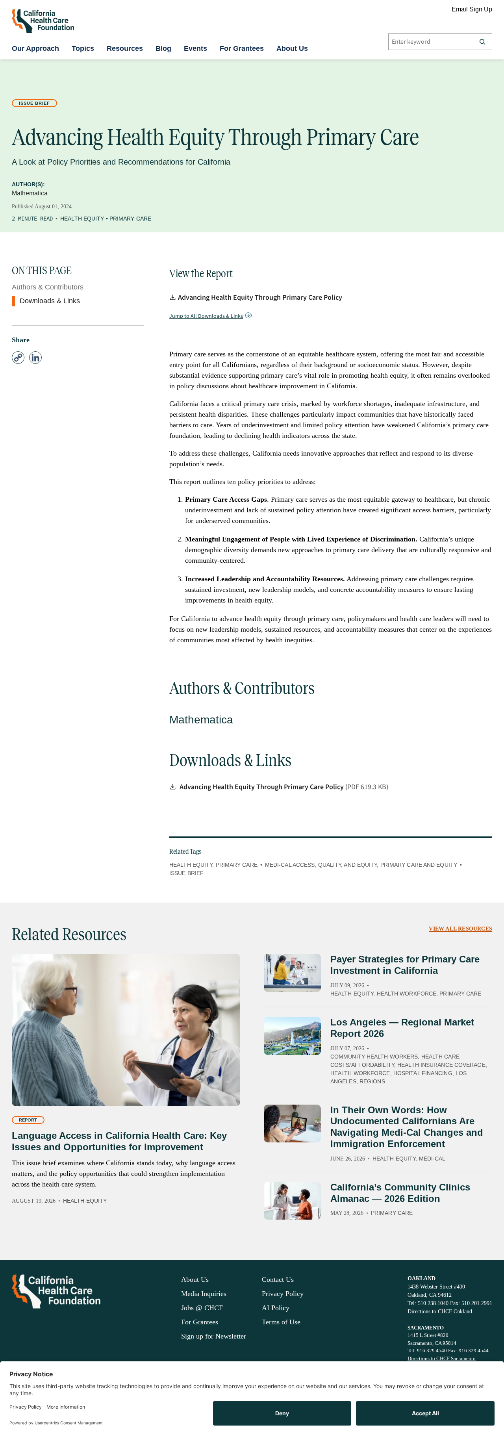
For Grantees (242, 48)
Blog (163, 48)
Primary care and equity (418, 865)
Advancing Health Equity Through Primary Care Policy (260, 297)
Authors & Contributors (47, 287)
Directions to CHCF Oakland (440, 1311)
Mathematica (30, 193)
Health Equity (82, 218)
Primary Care (130, 218)
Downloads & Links (50, 301)
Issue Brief (34, 103)
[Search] (482, 42)
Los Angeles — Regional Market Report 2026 (402, 1028)
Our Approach (35, 48)
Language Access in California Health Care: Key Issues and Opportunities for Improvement (119, 1141)
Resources (125, 48)
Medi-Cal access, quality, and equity (321, 865)
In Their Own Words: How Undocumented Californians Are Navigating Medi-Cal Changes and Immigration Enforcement (406, 1127)
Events (195, 48)
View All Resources (460, 929)
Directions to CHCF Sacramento (442, 1358)
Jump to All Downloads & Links (206, 316)
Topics (83, 48)
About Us (292, 48)
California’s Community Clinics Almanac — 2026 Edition (400, 1193)
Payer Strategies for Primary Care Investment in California (405, 965)
